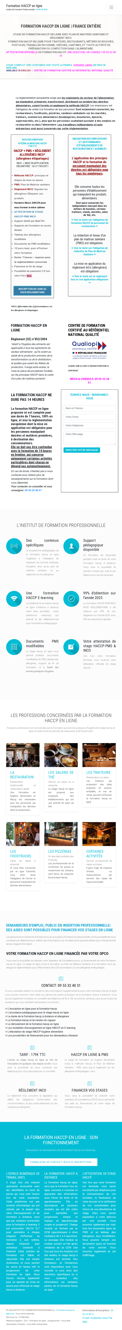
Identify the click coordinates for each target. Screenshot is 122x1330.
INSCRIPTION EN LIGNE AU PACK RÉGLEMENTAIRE (32, 291)
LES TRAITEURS (98, 772)
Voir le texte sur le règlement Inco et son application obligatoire (89, 278)
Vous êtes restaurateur (37, 1324)
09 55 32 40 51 (33, 490)
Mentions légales (14, 1320)
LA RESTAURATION (22, 774)
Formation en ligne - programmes (44, 1320)
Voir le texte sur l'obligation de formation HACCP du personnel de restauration (89, 223)
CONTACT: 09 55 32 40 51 (61, 985)
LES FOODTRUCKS (20, 853)
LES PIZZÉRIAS (59, 851)
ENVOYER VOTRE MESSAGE (82, 450)
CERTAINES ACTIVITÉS (94, 853)
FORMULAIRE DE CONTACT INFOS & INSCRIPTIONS (61, 1162)
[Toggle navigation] (111, 7)
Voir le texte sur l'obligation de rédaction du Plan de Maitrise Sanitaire (90, 251)
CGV (25, 1320)
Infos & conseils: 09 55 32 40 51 (89, 380)
